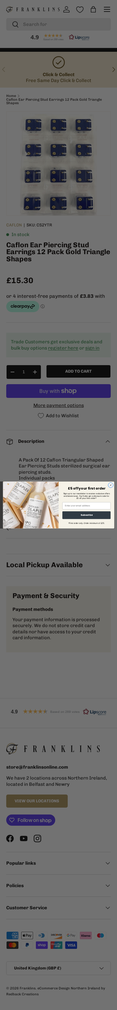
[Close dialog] (110, 485)
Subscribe (86, 515)
